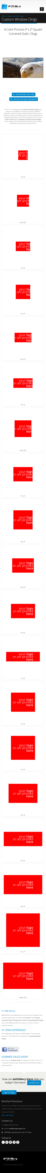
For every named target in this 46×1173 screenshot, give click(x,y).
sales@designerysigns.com (17, 1128)
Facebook (3, 1142)
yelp (14, 1142)
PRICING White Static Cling (25, 94)
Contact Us (34, 1082)
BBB (17, 1142)
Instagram (10, 1142)
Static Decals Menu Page (16, 16)
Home (3, 16)
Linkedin (6, 1142)
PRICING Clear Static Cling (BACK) (24, 99)
